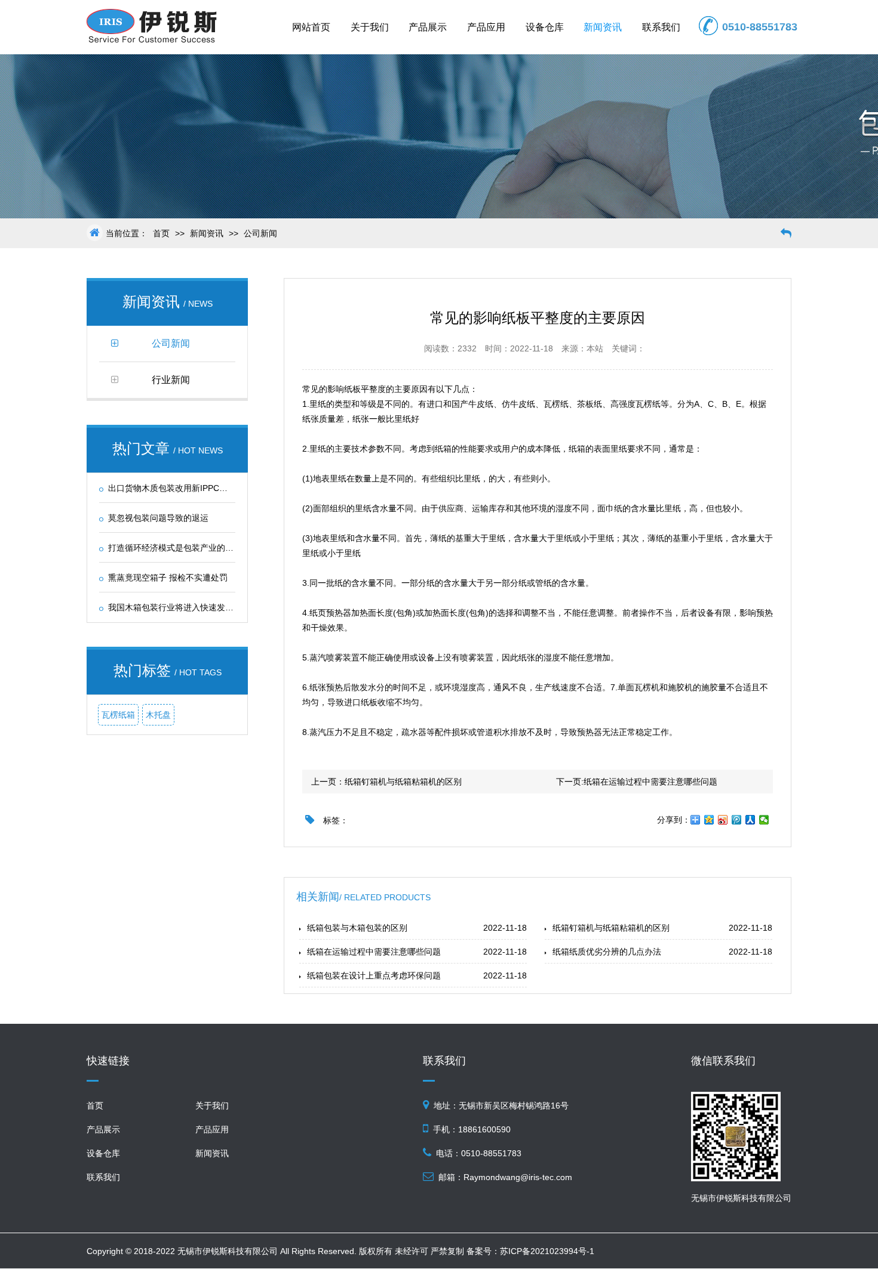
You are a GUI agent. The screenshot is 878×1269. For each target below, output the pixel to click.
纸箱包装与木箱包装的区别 (357, 928)
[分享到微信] (764, 820)
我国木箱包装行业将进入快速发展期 (175, 607)
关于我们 (370, 27)
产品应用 (486, 27)
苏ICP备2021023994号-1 (547, 1251)
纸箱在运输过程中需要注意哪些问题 (650, 781)
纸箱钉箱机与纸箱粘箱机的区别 (403, 781)
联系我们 (661, 27)
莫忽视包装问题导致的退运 (158, 518)
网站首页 (311, 27)
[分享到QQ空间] (709, 820)
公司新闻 (260, 233)
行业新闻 (171, 380)
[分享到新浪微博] (723, 820)
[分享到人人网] (750, 820)
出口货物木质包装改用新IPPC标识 (172, 488)
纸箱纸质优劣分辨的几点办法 (606, 951)
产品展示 (428, 27)
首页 (161, 233)
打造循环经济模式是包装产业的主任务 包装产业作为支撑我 (218, 547)
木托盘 (158, 715)
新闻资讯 (603, 27)
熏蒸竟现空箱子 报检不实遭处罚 (168, 577)
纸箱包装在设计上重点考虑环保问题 (374, 975)
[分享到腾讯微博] (737, 820)
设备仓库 (545, 27)
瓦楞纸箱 (118, 715)
